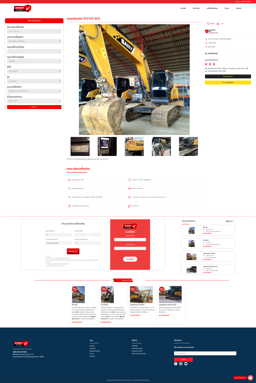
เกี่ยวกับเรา (196, 8)
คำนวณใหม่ (130, 259)
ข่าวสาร (227, 8)
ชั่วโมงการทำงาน (14, 97)
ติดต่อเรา (239, 8)
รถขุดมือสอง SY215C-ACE (210, 267)
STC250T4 (206, 240)
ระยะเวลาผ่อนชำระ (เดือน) (51, 239)
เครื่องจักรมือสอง (212, 8)
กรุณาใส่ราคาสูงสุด (15, 57)
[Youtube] (186, 363)
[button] (69, 146)
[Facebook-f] (175, 363)
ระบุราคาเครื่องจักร (50, 231)
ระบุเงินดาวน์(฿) (79, 231)
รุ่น (8, 77)
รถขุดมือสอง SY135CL (209, 253)
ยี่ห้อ (9, 67)
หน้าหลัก (183, 8)
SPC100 (205, 227)
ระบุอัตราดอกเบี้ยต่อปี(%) (81, 239)
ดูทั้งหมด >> (230, 221)
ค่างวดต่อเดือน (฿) (130, 245)
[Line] (180, 363)
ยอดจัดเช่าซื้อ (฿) (130, 236)
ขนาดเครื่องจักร (14, 87)
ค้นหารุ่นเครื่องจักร (15, 27)
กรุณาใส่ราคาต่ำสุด (15, 47)
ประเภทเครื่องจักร (15, 37)
